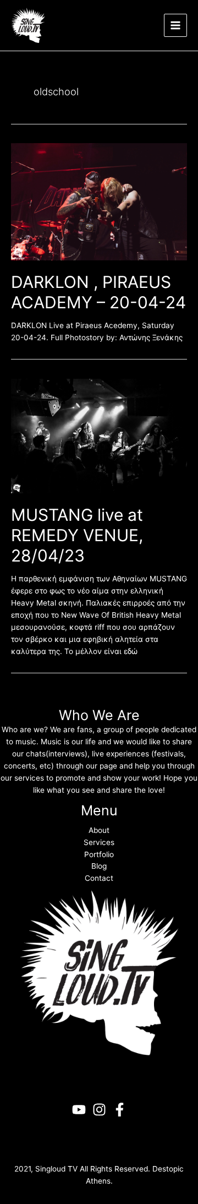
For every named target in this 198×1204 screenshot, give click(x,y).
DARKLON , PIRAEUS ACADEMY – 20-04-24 (98, 292)
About (99, 830)
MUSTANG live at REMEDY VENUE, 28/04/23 (77, 535)
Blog (99, 866)
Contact (99, 878)
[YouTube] (79, 1109)
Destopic (168, 1168)
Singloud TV (56, 1168)
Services (99, 842)
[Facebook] (120, 1109)
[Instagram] (99, 1109)
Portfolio (99, 854)
